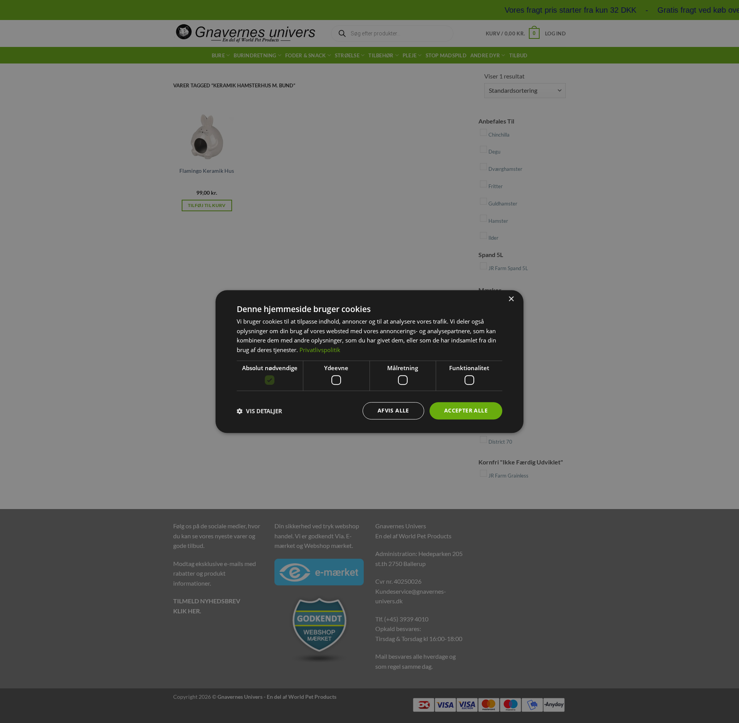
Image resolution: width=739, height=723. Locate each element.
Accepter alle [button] (466, 410)
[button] (259, 411)
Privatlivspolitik (319, 350)
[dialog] (369, 361)
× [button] (511, 299)
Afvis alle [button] (393, 410)
